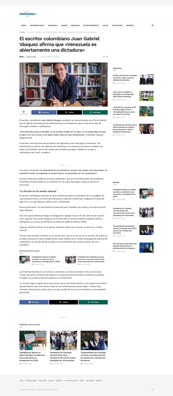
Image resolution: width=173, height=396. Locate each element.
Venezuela (52, 25)
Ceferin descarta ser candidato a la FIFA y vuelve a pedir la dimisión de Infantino (125, 77)
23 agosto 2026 (119, 99)
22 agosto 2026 (119, 135)
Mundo (64, 25)
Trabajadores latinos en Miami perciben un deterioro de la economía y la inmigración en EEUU (46, 259)
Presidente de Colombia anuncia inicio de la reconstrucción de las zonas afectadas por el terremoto (91, 259)
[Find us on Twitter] (153, 389)
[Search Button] (153, 25)
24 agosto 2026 (38, 264)
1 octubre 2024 (45, 57)
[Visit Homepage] (28, 14)
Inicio (23, 25)
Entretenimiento (91, 25)
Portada (22, 32)
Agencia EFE (31, 57)
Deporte (130, 25)
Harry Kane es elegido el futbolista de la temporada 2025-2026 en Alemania (123, 94)
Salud (105, 25)
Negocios (75, 25)
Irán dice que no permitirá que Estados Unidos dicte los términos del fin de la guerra (125, 246)
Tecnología (117, 25)
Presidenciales (37, 25)
